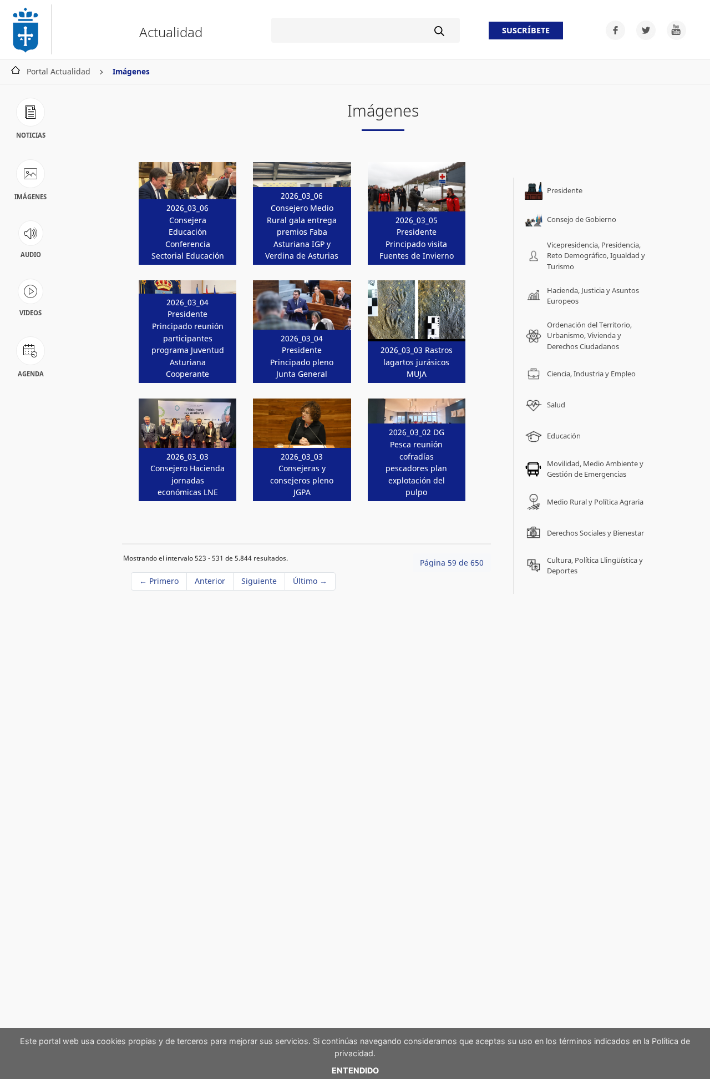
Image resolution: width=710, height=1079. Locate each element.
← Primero (159, 581)
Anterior (210, 581)
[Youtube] (672, 29)
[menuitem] (586, 191)
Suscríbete (526, 31)
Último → (310, 581)
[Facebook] (612, 29)
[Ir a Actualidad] (30, 29)
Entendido (355, 1070)
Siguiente (259, 581)
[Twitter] (642, 29)
